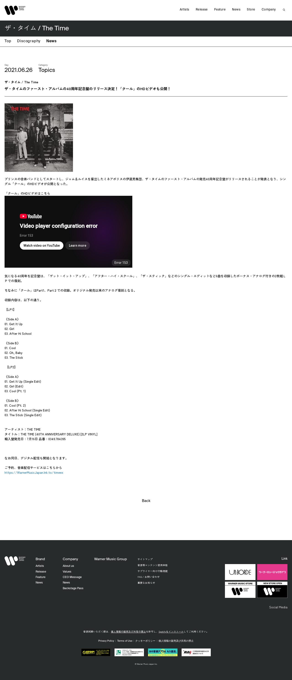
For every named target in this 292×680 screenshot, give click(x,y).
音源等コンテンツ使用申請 (153, 565)
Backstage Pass (73, 588)
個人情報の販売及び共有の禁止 (128, 631)
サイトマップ (145, 559)
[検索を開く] (284, 9)
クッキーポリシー (145, 641)
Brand (40, 559)
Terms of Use (124, 641)
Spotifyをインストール (171, 631)
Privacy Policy (106, 641)
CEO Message (72, 577)
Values (67, 571)
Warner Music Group (110, 559)
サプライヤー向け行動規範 (153, 571)
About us (68, 566)
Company (269, 9)
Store (251, 9)
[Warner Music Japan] (15, 560)
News (51, 41)
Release (202, 9)
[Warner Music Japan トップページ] (15, 10)
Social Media (278, 607)
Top (8, 41)
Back (146, 501)
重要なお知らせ (146, 582)
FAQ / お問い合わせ (149, 576)
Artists (184, 9)
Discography (28, 41)
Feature (220, 9)
